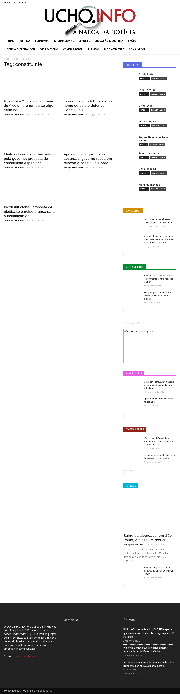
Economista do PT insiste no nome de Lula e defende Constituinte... (88, 105)
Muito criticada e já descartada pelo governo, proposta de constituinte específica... (30, 158)
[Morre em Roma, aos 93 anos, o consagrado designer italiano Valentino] (132, 386)
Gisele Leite (146, 74)
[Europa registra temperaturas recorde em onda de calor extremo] (132, 297)
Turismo (93, 49)
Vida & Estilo (49, 49)
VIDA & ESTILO (134, 373)
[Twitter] (167, 2)
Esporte (84, 40)
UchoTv (156, 373)
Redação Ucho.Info (14, 114)
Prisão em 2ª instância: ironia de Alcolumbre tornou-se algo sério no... (28, 105)
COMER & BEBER (135, 429)
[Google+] (162, 2)
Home (10, 40)
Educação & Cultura (109, 40)
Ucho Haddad (147, 169)
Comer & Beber (73, 49)
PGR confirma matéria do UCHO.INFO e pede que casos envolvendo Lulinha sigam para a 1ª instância (148, 633)
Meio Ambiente (114, 49)
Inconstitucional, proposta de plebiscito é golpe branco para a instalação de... (29, 211)
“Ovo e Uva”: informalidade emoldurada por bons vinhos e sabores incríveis (158, 441)
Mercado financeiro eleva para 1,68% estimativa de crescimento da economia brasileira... (159, 239)
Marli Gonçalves (149, 121)
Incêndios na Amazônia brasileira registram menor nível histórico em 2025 (160, 279)
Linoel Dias (146, 105)
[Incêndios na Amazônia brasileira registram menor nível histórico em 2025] (132, 280)
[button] (172, 41)
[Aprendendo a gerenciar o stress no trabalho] (132, 403)
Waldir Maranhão (149, 184)
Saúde (132, 40)
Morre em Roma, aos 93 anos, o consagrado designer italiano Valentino (159, 385)
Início (6, 58)
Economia (42, 40)
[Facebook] (156, 2)
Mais (145, 373)
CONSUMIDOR (133, 210)
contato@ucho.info (25, 656)
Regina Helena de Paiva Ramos (153, 139)
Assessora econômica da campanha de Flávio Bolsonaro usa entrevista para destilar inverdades (148, 666)
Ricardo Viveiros (149, 153)
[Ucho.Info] (90, 21)
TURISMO (131, 485)
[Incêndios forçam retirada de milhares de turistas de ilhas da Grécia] (132, 572)
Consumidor (137, 49)
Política (24, 40)
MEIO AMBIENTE (135, 267)
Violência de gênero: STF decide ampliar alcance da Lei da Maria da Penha (145, 649)
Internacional (63, 40)
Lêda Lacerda (147, 90)
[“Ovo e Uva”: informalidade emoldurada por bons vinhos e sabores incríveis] (132, 443)
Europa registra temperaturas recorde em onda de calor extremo (158, 295)
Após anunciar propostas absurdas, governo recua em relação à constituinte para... (88, 158)
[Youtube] (173, 2)
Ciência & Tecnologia (21, 49)
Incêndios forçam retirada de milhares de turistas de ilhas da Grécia (158, 570)
